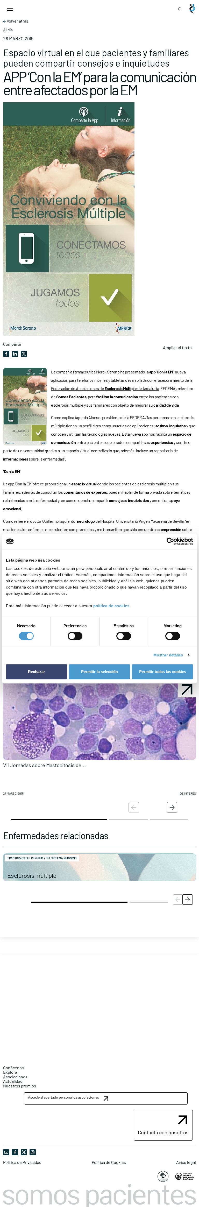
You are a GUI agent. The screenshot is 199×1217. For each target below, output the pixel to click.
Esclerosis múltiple (31, 875)
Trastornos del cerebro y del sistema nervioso (41, 858)
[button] (99, 740)
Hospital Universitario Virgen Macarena (134, 521)
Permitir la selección (99, 671)
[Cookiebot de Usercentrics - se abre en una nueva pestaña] (170, 541)
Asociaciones (15, 1076)
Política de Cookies (109, 1162)
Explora (10, 1072)
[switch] (75, 636)
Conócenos (13, 1067)
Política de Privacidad (22, 1162)
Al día (8, 29)
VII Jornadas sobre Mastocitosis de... (44, 765)
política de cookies (111, 606)
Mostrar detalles (168, 655)
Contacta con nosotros (163, 1132)
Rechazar (36, 671)
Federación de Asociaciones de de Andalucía (105, 388)
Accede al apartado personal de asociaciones (63, 1097)
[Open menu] (10, 8)
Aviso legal (186, 1162)
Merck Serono (107, 371)
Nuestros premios (19, 1085)
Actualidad (13, 1081)
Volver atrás (17, 21)
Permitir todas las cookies (162, 671)
